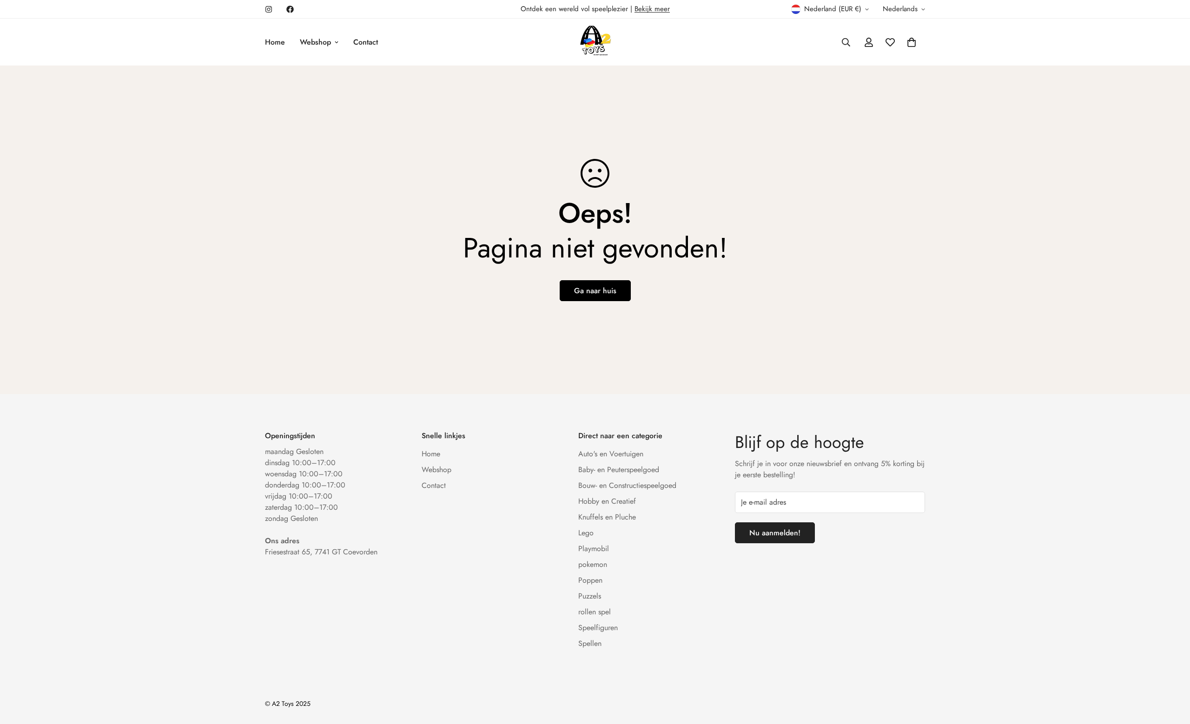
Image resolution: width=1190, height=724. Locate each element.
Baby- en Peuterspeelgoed (618, 469)
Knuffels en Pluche (607, 517)
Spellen (590, 643)
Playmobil (593, 548)
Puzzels (589, 596)
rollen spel (594, 611)
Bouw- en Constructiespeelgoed (627, 485)
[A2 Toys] (595, 42)
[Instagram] (268, 9)
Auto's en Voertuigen (610, 453)
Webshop (315, 42)
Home (275, 42)
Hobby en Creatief (607, 501)
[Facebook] (290, 9)
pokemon (592, 564)
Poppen (590, 580)
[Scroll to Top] (1172, 673)
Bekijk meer (652, 9)
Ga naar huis (595, 290)
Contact (365, 42)
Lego (586, 532)
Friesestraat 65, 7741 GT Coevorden (321, 551)
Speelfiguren (598, 627)
